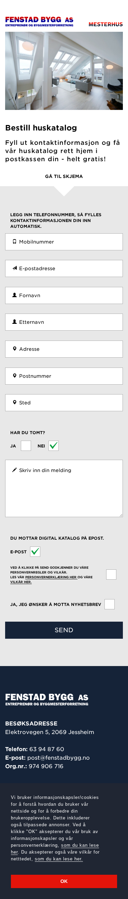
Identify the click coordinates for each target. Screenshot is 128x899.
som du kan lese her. (59, 858)
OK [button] (64, 881)
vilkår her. (21, 582)
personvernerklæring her (51, 577)
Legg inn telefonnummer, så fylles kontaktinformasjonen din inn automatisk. (55, 220)
